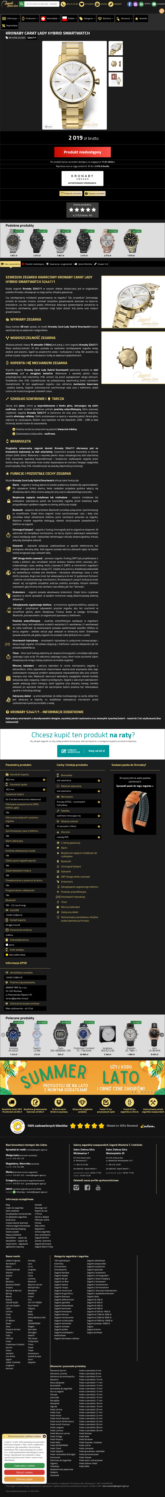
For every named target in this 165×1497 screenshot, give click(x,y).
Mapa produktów (13, 1235)
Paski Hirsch (55, 1415)
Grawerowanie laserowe (17, 1223)
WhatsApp (20, 1192)
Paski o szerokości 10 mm (90, 1379)
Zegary (90, 1326)
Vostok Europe (34, 1356)
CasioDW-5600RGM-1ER (60, 1049)
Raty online (40, 1226)
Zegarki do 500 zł (94, 1308)
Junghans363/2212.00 (107, 1049)
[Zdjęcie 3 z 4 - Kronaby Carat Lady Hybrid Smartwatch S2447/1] (115, 64)
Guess (8, 1350)
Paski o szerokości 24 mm (90, 1421)
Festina (9, 1332)
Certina (9, 1311)
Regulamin (39, 1229)
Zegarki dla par (61, 1279)
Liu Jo (30, 1266)
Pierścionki (55, 1457)
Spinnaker (32, 1329)
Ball (7, 1279)
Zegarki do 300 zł (94, 1302)
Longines (32, 1269)
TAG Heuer (33, 1338)
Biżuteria (54, 1379)
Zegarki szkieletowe (96, 1260)
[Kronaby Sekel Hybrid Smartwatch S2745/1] (107, 241)
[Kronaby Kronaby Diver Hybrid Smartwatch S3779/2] (131, 241)
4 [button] (142, 1092)
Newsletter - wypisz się (16, 1241)
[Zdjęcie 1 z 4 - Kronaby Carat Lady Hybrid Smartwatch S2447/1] (74, 85)
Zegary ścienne (94, 1329)
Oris (30, 1299)
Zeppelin (32, 1362)
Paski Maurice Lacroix (60, 1433)
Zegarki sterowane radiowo (66, 1338)
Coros (8, 1317)
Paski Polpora (56, 1439)
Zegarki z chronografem (98, 1275)
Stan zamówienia (42, 1235)
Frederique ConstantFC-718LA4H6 (84, 1049)
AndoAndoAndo (13, 1269)
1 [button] (132, 1092)
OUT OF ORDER (35, 1302)
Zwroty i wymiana (43, 1241)
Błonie (9, 1296)
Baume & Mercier (14, 1290)
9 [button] (158, 1092)
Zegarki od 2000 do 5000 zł (99, 1317)
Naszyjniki (54, 1403)
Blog (8, 1205)
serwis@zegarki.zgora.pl (36, 1175)
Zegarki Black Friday (44, 1247)
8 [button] (155, 1092)
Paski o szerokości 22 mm (90, 1415)
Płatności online (42, 1220)
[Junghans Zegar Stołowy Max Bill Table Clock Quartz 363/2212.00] (107, 1034)
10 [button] (161, 1092)
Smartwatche (60, 1269)
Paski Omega (56, 1436)
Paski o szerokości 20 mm (90, 1409)
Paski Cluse (55, 1412)
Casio (8, 1308)
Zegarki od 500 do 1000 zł (98, 1311)
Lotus (30, 1275)
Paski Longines (57, 1427)
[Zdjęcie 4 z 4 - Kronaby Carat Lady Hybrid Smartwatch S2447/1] (115, 79)
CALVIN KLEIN (12, 1302)
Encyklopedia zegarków (16, 1217)
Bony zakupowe (57, 1382)
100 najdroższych (62, 1260)
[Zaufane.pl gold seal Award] (17, 1126)
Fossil (8, 1341)
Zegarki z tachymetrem (97, 1284)
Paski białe (84, 1436)
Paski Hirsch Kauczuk (59, 1418)
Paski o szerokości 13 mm (90, 1388)
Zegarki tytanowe (95, 1269)
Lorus (30, 1273)
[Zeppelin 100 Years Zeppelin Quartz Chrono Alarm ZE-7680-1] (131, 1034)
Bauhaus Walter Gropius (13, 1286)
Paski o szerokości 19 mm (90, 1406)
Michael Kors (33, 1287)
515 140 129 (18, 1158)
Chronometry (60, 1266)
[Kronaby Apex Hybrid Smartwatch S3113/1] (13, 241)
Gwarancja (10, 1220)
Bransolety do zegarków (61, 1388)
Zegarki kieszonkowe (63, 1305)
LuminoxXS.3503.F (14, 1049)
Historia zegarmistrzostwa (18, 1226)
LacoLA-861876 (154, 1049)
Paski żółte (84, 1466)
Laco (30, 1264)
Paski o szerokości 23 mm (90, 1418)
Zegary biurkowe (94, 1332)
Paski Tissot (55, 1448)
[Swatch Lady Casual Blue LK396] (37, 1034)
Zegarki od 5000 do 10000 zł (99, 1320)
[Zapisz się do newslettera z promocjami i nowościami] (161, 11)
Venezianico (33, 1353)
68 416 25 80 (82, 1164)
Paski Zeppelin (56, 1451)
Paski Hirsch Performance (62, 1421)
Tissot (30, 1347)
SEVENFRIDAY (34, 1323)
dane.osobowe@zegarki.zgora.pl (116, 1486)
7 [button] (152, 1092)
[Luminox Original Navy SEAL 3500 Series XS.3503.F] (13, 1034)
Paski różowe (85, 1457)
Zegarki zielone (61, 1284)
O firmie (38, 1214)
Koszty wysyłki (12, 1232)
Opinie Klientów (85, 264)
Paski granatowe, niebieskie (92, 1451)
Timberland (33, 1341)
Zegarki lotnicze (61, 1314)
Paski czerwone (86, 1448)
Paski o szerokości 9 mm (90, 1376)
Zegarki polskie (61, 1329)
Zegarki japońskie (62, 1302)
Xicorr (30, 1359)
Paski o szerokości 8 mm (90, 1373)
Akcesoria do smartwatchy (62, 1376)
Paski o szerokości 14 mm (90, 1391)
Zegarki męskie (61, 1275)
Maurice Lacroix (35, 1284)
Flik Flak (9, 1338)
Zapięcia (54, 1472)
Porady (38, 1223)
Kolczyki (53, 1394)
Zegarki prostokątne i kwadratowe (64, 1333)
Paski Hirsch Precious (60, 1424)
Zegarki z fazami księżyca (98, 1279)
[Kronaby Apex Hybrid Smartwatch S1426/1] (60, 241)
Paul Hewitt (33, 1305)
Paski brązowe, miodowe (90, 1442)
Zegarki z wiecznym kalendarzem (102, 1290)
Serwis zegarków (42, 1232)
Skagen (31, 1326)
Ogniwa (53, 1406)
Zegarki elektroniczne (64, 1299)
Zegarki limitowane (63, 1311)
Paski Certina (56, 1409)
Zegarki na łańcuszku (63, 1320)
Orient (31, 1296)
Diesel (8, 1323)
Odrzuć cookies (24, 1472)
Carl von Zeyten (13, 1305)
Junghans (10, 1365)
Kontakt (38, 1205)
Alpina (8, 1266)
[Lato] (82, 1077)
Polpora (31, 1308)
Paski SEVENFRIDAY (59, 1445)
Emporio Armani (13, 1329)
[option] (82, 1077)
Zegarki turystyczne (96, 1266)
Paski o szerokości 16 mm (90, 1397)
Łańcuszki (54, 1397)
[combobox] (41, 4)
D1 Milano (10, 1320)
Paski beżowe (85, 1433)
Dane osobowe (12, 1211)
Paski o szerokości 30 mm (90, 1430)
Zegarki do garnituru (63, 1293)
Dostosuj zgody (24, 1479)
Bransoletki (55, 1385)
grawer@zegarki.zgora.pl (36, 1183)
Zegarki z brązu (61, 1287)
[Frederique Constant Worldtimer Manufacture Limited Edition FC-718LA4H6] (84, 1034)
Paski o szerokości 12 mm (90, 1385)
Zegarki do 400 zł (94, 1305)
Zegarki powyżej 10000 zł (98, 1323)
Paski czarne (85, 1445)
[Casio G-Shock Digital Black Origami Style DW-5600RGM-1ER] (60, 1034)
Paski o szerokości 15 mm (90, 1394)
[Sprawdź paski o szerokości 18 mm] (135, 810)
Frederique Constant (15, 1344)
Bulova (9, 1299)
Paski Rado (55, 1442)
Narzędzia (54, 1400)
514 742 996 (18, 1167)
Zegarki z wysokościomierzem (100, 1293)
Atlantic (9, 1273)
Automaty (58, 1264)
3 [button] (139, 1092)
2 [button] (136, 1092)
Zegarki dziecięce (62, 1296)
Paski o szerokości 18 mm (90, 1403)
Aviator (9, 1275)
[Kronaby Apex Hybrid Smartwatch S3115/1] (37, 241)
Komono (9, 1368)
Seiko (30, 1320)
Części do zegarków (15, 1208)
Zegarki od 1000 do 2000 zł (99, 1314)
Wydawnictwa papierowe (61, 1469)
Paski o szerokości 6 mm (90, 1370)
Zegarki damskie (61, 1273)
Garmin (9, 1347)
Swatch (31, 1335)
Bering (9, 1293)
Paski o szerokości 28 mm (90, 1427)
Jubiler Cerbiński (13, 1362)
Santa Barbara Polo (37, 1317)
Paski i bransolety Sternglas (62, 1454)
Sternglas (32, 1332)
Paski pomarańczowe (89, 1454)
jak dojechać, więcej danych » (85, 1168)
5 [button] (145, 1092)
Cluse (8, 1314)
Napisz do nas (41, 1211)
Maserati (32, 1281)
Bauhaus (10, 1281)
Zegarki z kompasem (96, 1281)
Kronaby (31, 1260)
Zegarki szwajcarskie (96, 1264)
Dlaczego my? (41, 1208)
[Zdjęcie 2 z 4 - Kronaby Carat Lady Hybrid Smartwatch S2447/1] (115, 48)
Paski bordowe (86, 1439)
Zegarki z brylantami (96, 1273)
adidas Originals (13, 1260)
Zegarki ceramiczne (63, 1290)
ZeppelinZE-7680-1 (131, 1049)
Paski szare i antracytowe (91, 1460)
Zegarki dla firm (42, 1238)
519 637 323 (18, 1175)
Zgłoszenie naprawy (15, 1247)
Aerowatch (11, 1264)
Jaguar (9, 1359)
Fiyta (8, 1335)
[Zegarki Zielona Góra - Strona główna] (9, 3)
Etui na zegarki (57, 1391)
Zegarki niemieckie (62, 1323)
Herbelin (10, 1353)
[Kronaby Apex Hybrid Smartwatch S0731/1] (84, 241)
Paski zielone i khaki (88, 1463)
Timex (30, 1344)
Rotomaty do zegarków (60, 1460)
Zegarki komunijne (43, 1244)
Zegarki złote (93, 1296)
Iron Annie (10, 1356)
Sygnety (54, 1463)
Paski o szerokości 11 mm (90, 1382)
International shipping (16, 1229)
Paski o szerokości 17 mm (90, 1400)
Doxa (8, 1326)
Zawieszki (54, 1475)
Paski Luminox (56, 1430)
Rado (30, 1311)
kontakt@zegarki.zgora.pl (37, 1150)
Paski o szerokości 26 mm (90, 1424)
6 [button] (148, 1092)
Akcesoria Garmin (58, 1370)
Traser (31, 1350)
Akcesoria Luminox (58, 1373)
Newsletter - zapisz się (16, 1238)
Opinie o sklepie (42, 1217)
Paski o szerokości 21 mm (90, 1412)
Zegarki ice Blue (61, 1281)
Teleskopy (54, 1466)
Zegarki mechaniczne (63, 1317)
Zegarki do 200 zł (94, 1299)
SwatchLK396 (37, 1049)
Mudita (31, 1293)
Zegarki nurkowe (61, 1326)
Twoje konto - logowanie (17, 1244)
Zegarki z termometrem (98, 1287)
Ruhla (30, 1314)
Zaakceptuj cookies (24, 1465)
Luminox (31, 1279)
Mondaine (32, 1290)
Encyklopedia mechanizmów (18, 1214)
